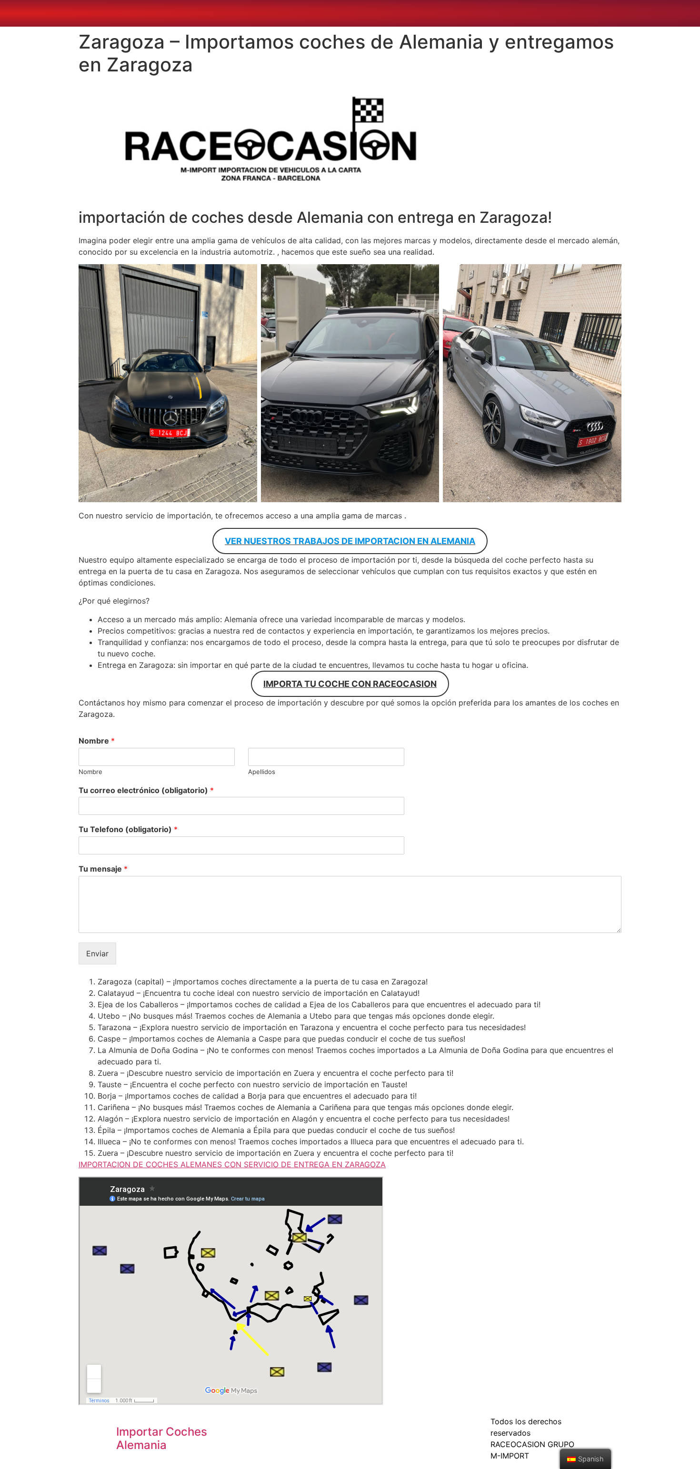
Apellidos (261, 771)
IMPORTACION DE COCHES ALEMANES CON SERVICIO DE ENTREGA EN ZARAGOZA (232, 1164)
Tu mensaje (103, 868)
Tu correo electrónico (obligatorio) (146, 790)
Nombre (97, 740)
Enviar (97, 953)
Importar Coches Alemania (161, 1438)
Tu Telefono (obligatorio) (128, 829)
